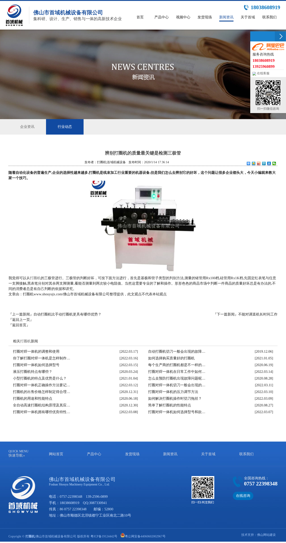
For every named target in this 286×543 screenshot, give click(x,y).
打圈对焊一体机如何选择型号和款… (176, 412)
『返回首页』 (19, 325)
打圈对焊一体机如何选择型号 (36, 365)
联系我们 (246, 454)
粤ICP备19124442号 (103, 536)
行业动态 (65, 127)
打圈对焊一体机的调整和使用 (36, 351)
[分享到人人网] (269, 163)
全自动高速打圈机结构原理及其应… (41, 405)
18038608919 (69, 503)
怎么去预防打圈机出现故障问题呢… (176, 378)
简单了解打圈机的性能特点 (169, 405)
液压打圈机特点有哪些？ (32, 371)
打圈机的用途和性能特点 (32, 398)
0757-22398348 (71, 496)
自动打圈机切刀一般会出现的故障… (176, 351)
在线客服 (262, 73)
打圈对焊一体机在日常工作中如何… (176, 371)
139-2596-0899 (97, 496)
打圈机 (35, 278)
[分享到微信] (274, 163)
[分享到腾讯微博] (264, 163)
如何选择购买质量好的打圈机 (171, 358)
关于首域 (208, 454)
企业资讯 (27, 127)
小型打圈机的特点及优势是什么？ (40, 378)
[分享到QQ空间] (254, 163)
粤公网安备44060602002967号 (145, 536)
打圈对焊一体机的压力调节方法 (173, 392)
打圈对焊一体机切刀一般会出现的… (176, 385)
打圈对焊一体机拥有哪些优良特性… (41, 412)
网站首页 (56, 454)
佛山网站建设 (266, 535)
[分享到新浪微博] (259, 163)
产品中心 (94, 454)
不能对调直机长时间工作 (258, 314)
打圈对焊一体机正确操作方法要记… (41, 385)
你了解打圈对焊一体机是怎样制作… (41, 358)
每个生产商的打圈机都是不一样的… (176, 365)
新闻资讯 (170, 454)
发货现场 (132, 454)
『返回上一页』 (21, 320)
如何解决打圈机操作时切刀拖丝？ (175, 398)
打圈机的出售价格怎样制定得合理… (41, 392)
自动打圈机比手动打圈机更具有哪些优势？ (67, 314)
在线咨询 (243, 496)
